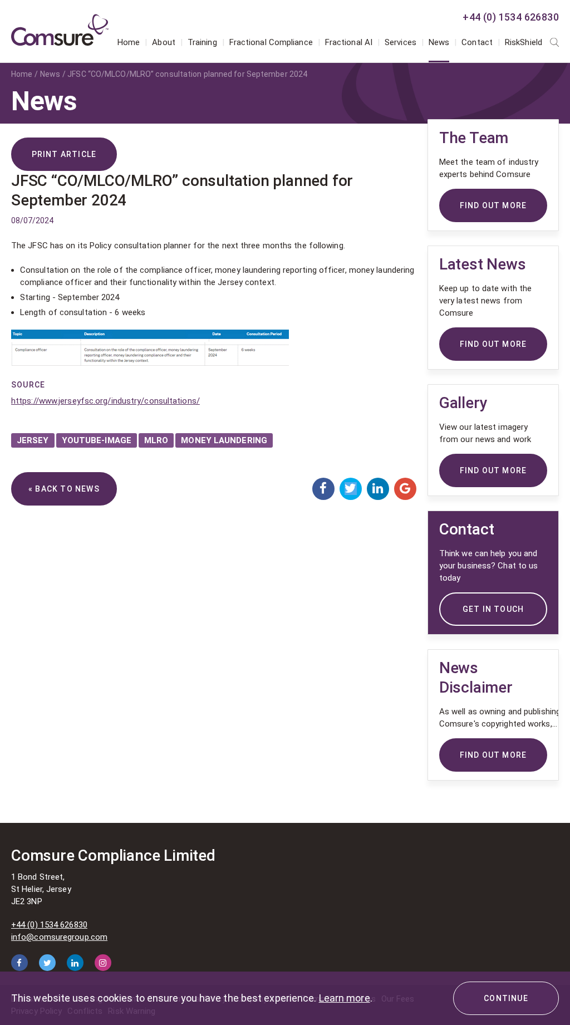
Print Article (64, 154)
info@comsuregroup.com (59, 937)
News (439, 42)
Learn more (344, 998)
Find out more (493, 755)
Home (128, 42)
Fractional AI (348, 42)
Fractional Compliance (271, 42)
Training (202, 42)
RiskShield (523, 42)
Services (400, 42)
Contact (477, 42)
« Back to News (64, 488)
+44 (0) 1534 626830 (511, 17)
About (163, 42)
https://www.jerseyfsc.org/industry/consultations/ (105, 401)
